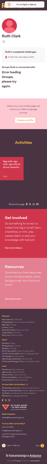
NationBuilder (35, 461)
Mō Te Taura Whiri (18, 351)
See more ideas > (14, 247)
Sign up (16, 445)
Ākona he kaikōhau (17, 377)
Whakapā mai (11, 346)
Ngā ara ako (13, 372)
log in (25, 4)
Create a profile (25, 120)
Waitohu (9, 348)
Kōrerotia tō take (15, 330)
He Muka (19, 393)
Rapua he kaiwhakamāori (23, 390)
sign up (33, 4)
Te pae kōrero (11, 332)
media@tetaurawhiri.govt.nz (13, 417)
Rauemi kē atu (15, 380)
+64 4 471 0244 (8, 427)
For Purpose (17, 461)
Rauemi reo (13, 369)
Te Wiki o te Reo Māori (20, 353)
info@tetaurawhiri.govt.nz (12, 430)
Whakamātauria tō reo (20, 388)
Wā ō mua (12, 335)
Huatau (8, 327)
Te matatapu (13, 356)
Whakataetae (18, 322)
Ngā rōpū (9, 325)
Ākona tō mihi (14, 375)
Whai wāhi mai (12, 319)
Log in (9, 445)
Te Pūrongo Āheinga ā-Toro (21, 361)
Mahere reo (14, 396)
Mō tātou (8, 343)
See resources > (13, 298)
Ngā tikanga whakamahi (17, 359)
